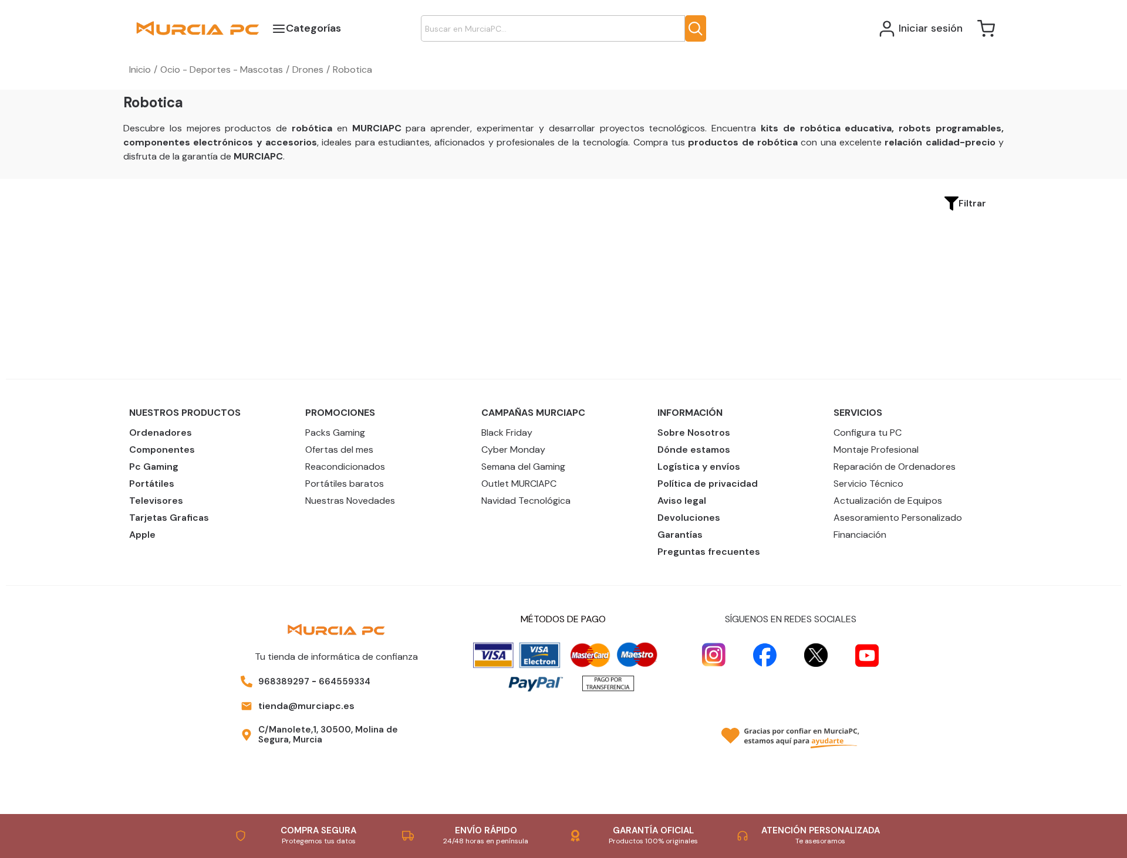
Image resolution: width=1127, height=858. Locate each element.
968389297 (283, 681)
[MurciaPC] (197, 28)
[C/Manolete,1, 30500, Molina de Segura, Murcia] (246, 735)
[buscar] (695, 28)
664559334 (344, 681)
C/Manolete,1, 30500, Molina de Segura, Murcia (328, 734)
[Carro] (986, 29)
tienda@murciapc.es (306, 706)
